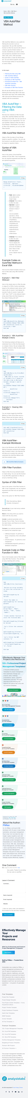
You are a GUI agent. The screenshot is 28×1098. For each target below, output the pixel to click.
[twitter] (9, 1092)
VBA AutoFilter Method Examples (15, 461)
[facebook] (6, 1092)
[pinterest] (12, 1092)
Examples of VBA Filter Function (14, 87)
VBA (5, 17)
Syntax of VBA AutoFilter (12, 77)
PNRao (6, 825)
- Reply (18, 867)
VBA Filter (10, 17)
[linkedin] (19, 1092)
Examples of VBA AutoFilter (12, 79)
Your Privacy (16, 1087)
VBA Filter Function (10, 85)
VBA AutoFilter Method (11, 75)
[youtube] (15, 1092)
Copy (23, 178)
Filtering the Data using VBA (13, 73)
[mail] (22, 1092)
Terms (21, 1087)
